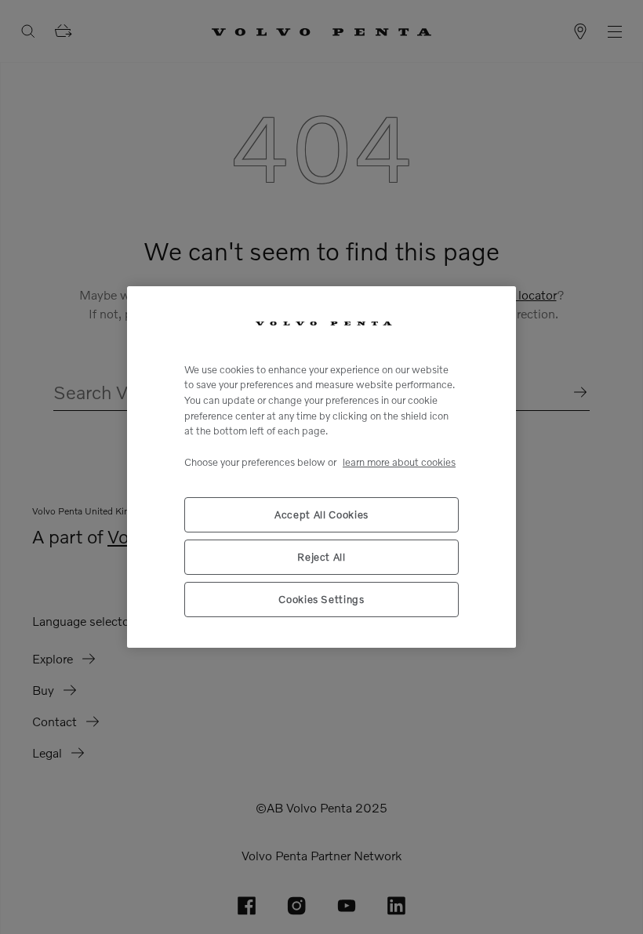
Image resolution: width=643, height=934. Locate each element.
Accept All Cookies (321, 514)
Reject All (321, 557)
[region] (321, 467)
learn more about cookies (399, 462)
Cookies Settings (321, 599)
